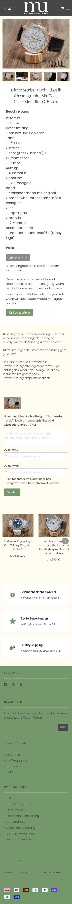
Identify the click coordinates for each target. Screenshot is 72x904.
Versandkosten (17, 822)
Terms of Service (19, 839)
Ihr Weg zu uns (17, 760)
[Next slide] (65, 76)
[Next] (65, 541)
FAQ (9, 798)
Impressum (15, 766)
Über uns (13, 755)
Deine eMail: (12, 466)
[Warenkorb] (62, 8)
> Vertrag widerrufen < (20, 833)
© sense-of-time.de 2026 (19, 872)
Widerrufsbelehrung (21, 828)
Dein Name (11, 450)
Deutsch (12, 860)
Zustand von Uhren (20, 804)
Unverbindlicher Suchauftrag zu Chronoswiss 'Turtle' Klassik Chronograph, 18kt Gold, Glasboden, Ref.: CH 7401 (33, 421)
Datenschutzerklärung (23, 816)
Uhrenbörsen (16, 810)
